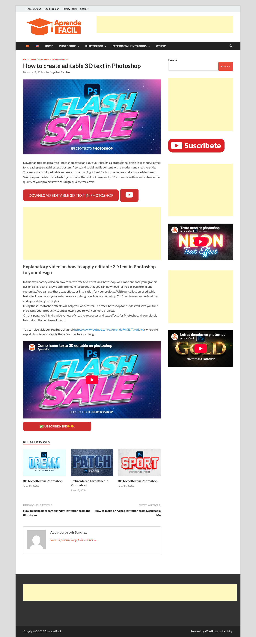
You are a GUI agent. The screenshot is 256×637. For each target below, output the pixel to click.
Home (49, 46)
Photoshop (67, 46)
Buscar (172, 60)
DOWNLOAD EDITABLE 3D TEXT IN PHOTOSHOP (70, 195)
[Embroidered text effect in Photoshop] (92, 464)
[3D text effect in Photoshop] (44, 464)
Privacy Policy (70, 8)
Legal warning (34, 8)
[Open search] (231, 46)
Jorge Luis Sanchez (59, 72)
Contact (84, 8)
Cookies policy (51, 8)
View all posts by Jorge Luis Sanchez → (73, 540)
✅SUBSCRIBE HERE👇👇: (57, 426)
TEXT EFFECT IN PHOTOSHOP (53, 59)
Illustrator (94, 46)
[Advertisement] (165, 24)
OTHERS (161, 46)
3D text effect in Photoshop (43, 481)
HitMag (228, 631)
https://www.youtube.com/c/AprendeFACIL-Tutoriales (109, 329)
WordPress (211, 631)
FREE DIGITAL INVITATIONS (129, 46)
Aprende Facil (53, 631)
